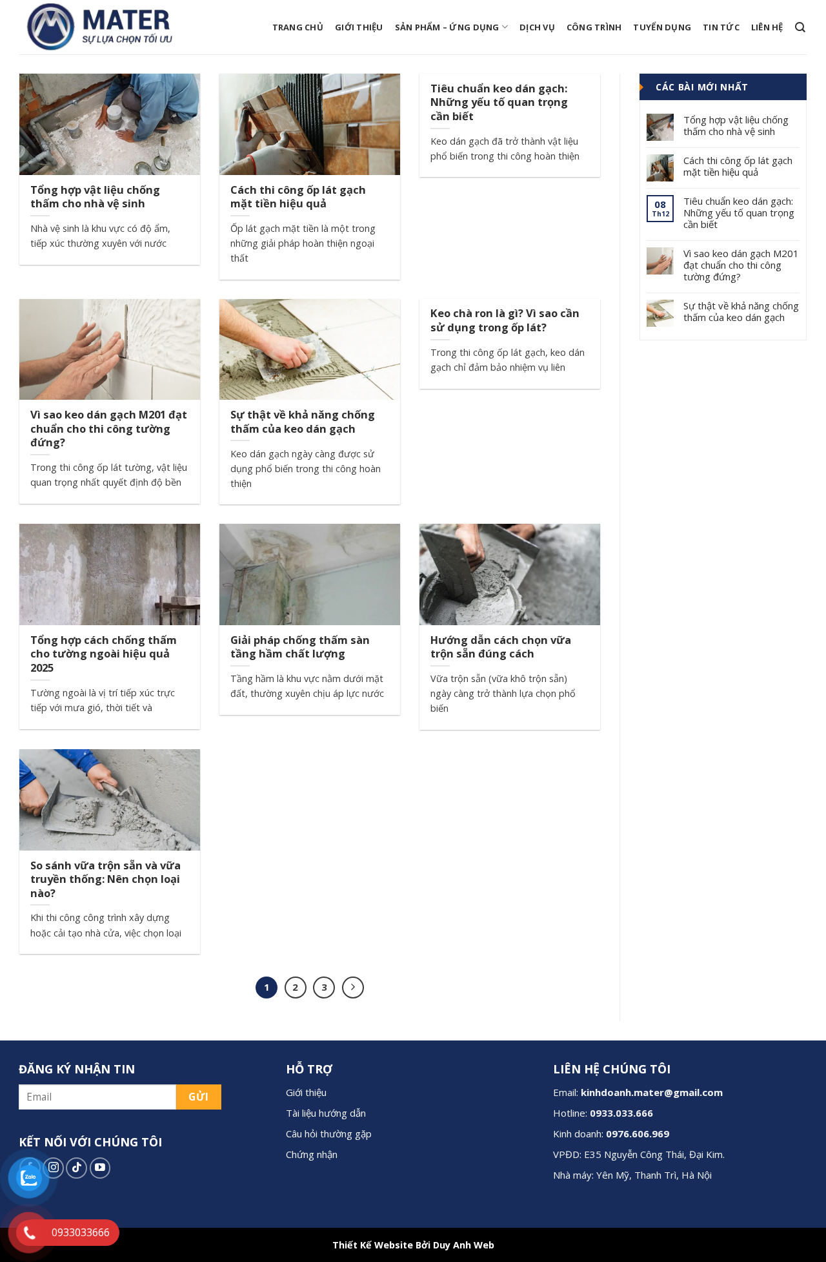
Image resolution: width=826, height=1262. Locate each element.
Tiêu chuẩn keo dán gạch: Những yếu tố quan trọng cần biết (738, 212)
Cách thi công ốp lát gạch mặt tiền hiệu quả (737, 166)
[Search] (800, 27)
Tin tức (721, 27)
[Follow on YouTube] (100, 1168)
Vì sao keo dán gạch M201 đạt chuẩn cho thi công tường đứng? (741, 264)
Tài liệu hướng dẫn (326, 1112)
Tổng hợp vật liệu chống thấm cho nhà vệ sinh (736, 125)
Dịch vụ (537, 27)
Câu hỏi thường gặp (329, 1133)
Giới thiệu (359, 27)
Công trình (594, 27)
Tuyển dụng (662, 27)
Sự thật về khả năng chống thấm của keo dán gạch (741, 311)
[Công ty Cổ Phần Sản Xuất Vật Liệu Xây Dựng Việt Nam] (105, 27)
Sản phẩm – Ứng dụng (447, 27)
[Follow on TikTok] (76, 1168)
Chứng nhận (311, 1154)
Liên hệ (767, 27)
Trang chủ (297, 27)
